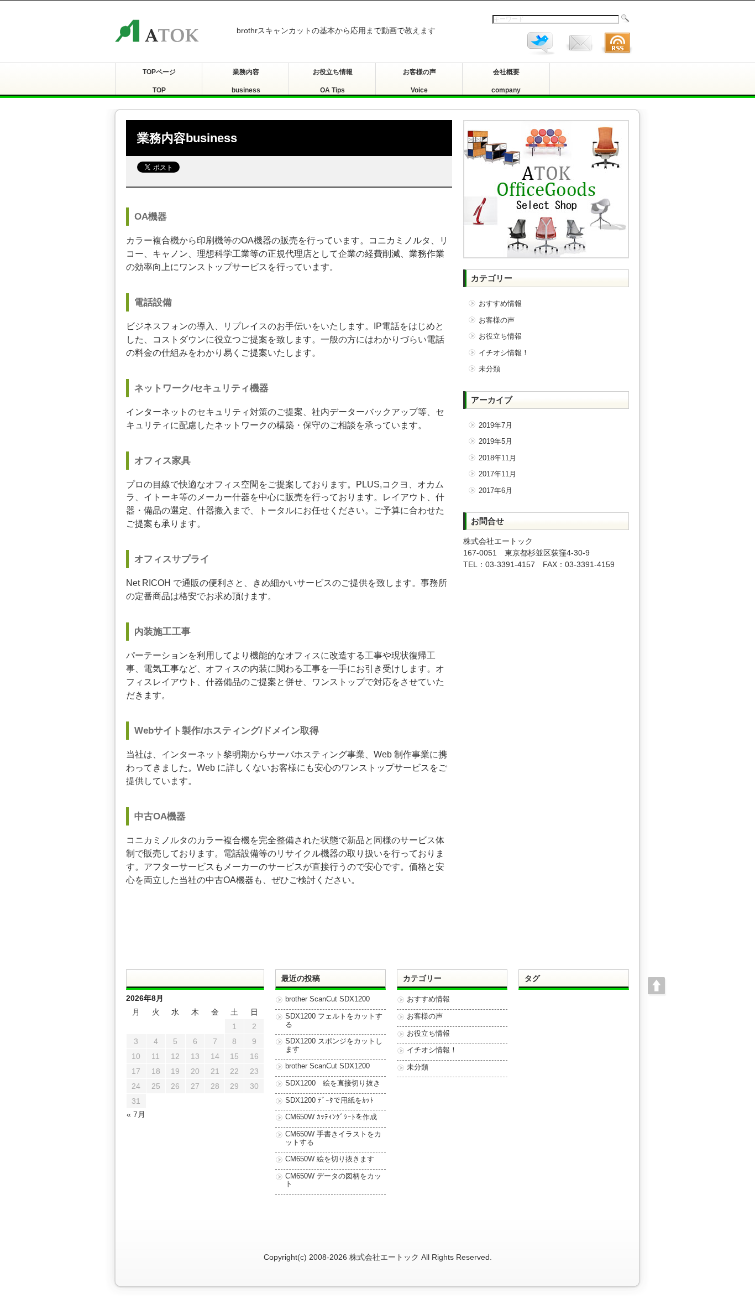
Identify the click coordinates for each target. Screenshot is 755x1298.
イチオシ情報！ (504, 353)
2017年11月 (497, 474)
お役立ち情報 (500, 336)
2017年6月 (495, 490)
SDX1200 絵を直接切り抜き (332, 1083)
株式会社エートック (384, 1257)
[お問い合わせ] (579, 55)
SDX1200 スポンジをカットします (333, 1045)
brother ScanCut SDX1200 (327, 999)
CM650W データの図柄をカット (333, 1180)
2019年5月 (495, 441)
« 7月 (136, 1114)
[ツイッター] (541, 55)
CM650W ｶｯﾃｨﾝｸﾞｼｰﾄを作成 (331, 1117)
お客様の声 (497, 320)
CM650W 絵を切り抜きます (329, 1159)
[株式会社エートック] (170, 32)
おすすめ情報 (500, 303)
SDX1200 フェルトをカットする (333, 1021)
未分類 (489, 369)
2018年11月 (497, 458)
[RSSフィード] (617, 55)
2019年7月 (495, 425)
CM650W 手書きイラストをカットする (333, 1138)
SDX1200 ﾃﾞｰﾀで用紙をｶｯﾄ (329, 1100)
